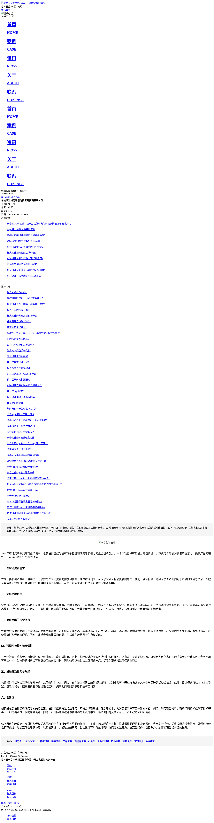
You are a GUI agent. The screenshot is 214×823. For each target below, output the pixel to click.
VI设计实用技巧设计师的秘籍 (22, 264)
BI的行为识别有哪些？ (18, 339)
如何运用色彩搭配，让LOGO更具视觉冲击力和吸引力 (35, 484)
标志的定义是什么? (17, 327)
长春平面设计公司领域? (19, 449)
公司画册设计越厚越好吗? (20, 345)
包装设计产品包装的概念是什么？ (24, 385)
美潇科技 (11, 819)
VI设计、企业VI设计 (98, 741)
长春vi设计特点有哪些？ (19, 519)
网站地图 (11, 769)
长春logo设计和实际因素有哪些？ (24, 455)
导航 (9, 765)
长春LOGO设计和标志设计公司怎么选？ (28, 420)
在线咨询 (15, 197)
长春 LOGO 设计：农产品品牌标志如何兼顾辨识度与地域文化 (39, 223)
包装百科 (11, 797)
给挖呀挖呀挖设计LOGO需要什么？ (25, 298)
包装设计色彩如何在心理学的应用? (25, 258)
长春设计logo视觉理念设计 (20, 437)
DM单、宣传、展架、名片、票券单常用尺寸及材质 (33, 333)
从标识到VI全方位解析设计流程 (23, 241)
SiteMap (11, 771)
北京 (3, 803)
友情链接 (11, 815)
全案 (9, 777)
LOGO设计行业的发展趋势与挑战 (24, 501)
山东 (16, 803)
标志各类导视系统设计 (18, 368)
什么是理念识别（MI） (19, 321)
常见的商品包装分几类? (19, 350)
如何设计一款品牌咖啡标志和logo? (24, 276)
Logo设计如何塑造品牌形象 (21, 229)
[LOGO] (23, 3)
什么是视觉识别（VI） (18, 362)
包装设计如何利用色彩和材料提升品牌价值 (29, 513)
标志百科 (11, 793)
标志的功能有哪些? (17, 292)
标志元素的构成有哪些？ (20, 310)
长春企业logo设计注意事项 (20, 472)
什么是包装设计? (15, 403)
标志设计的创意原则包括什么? (22, 316)
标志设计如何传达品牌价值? (21, 252)
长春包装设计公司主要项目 (21, 426)
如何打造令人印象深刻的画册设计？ (25, 247)
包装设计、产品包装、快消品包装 (68, 741)
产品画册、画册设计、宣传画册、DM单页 (133, 741)
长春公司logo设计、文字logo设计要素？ (27, 443)
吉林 (10, 803)
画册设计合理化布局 (17, 356)
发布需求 (5, 10)
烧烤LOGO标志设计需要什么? (22, 490)
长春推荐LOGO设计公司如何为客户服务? (28, 478)
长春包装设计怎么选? (18, 496)
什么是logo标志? (15, 391)
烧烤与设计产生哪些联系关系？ (23, 408)
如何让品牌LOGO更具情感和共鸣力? (26, 507)
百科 (9, 790)
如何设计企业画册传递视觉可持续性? (26, 270)
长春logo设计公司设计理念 (20, 414)
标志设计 (11, 781)
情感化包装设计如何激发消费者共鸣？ (27, 235)
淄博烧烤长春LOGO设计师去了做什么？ (28, 461)
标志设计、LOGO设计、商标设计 (32, 741)
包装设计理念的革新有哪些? (21, 397)
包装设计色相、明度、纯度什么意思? (26, 304)
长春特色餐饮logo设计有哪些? (22, 467)
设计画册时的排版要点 (18, 379)
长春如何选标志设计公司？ (21, 432)
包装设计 (11, 784)
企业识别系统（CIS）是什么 (21, 374)
